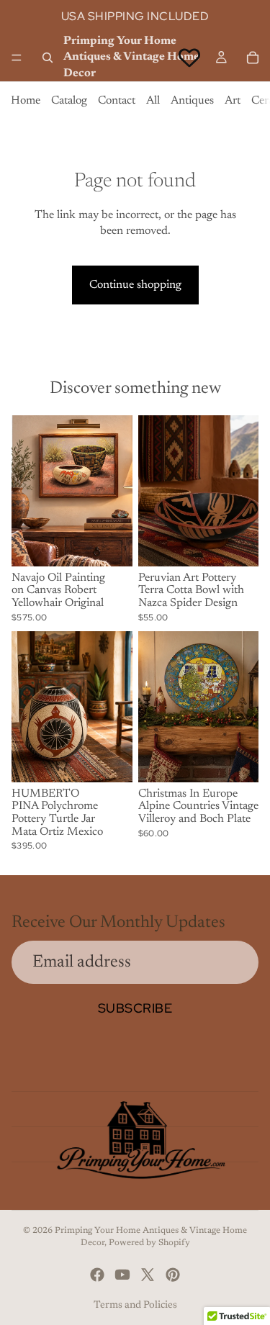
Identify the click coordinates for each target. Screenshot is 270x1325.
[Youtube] (122, 1274)
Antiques (192, 101)
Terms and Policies (135, 1306)
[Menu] (16, 57)
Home (25, 101)
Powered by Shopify (149, 1243)
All (153, 101)
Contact (116, 101)
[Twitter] (147, 1274)
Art (232, 101)
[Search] (47, 57)
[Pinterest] (172, 1274)
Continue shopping (135, 285)
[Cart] (253, 57)
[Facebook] (97, 1274)
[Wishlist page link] (189, 57)
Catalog (69, 101)
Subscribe (135, 1008)
